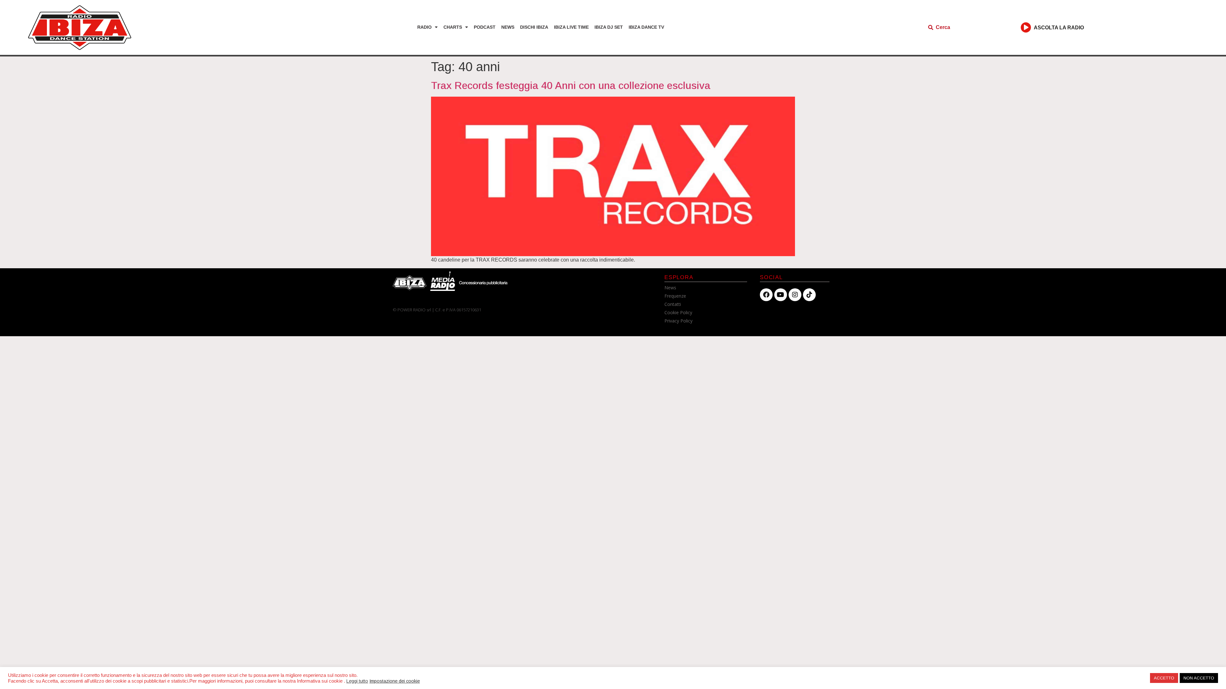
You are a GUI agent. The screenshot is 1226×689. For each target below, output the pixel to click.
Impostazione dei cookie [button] (394, 681)
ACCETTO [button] (1164, 678)
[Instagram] (795, 294)
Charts (452, 27)
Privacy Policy (678, 321)
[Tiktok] (809, 294)
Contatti (672, 304)
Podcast (485, 27)
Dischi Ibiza (534, 27)
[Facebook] (766, 294)
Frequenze (675, 296)
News (507, 27)
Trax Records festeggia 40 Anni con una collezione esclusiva (570, 85)
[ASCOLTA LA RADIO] (1026, 27)
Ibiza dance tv (646, 27)
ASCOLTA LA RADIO (1059, 27)
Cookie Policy (678, 312)
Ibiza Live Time (571, 27)
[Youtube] (780, 294)
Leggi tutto (357, 681)
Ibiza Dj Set (608, 27)
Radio (424, 27)
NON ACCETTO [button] (1199, 678)
